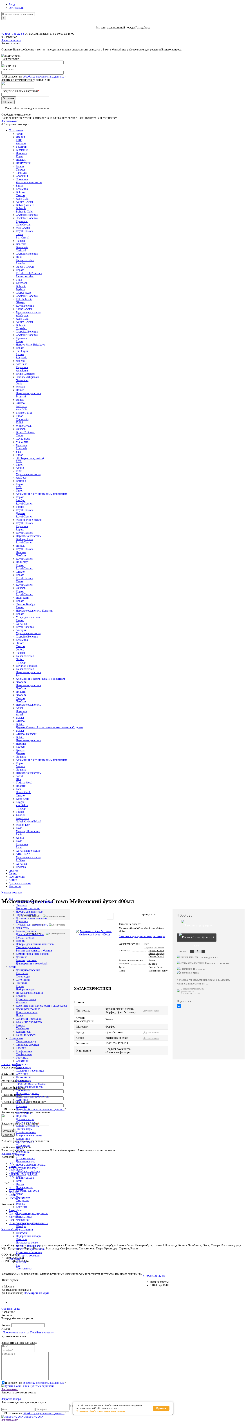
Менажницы (23, 1067)
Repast (20, 269)
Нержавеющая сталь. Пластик (34, 610)
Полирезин (23, 597)
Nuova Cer (22, 380)
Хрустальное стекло (28, 312)
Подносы (21, 1115)
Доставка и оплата (20, 883)
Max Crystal (23, 227)
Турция (20, 169)
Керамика (22, 188)
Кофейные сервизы (27, 1125)
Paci (18, 789)
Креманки (22, 921)
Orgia (19, 383)
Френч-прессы (25, 1141)
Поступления (17, 876)
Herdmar (21, 743)
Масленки (22, 1064)
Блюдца (20, 1154)
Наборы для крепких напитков (35, 944)
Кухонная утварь (26, 999)
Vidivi (19, 422)
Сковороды (23, 976)
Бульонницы (23, 1080)
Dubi (19, 256)
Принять (161, 1408)
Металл (20, 386)
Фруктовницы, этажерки (31, 1083)
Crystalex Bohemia (27, 214)
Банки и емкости (26, 1034)
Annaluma (22, 370)
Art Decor (21, 406)
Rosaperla (21, 357)
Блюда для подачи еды (29, 1086)
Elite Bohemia (24, 299)
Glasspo (20, 302)
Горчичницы (24, 1112)
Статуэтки (22, 1200)
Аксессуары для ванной (30, 1223)
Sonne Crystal (24, 308)
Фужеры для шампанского (32, 924)
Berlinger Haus (24, 539)
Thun (19, 279)
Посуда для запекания (29, 992)
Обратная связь (10, 1308)
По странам (16, 130)
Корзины (21, 1106)
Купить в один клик (41, 1385)
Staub (19, 847)
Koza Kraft (22, 798)
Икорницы (22, 1103)
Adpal (19, 707)
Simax (19, 185)
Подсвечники (24, 1187)
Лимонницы (23, 1077)
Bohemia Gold (24, 211)
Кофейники (23, 1138)
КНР (19, 140)
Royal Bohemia (25, 305)
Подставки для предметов (32, 1213)
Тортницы (22, 1057)
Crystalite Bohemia (27, 218)
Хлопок (20, 814)
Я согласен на (35, 76)
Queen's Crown (25, 266)
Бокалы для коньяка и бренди (34, 950)
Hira (18, 779)
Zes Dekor (22, 805)
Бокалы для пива (26, 960)
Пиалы (20, 1109)
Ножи (19, 1015)
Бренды (13, 870)
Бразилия (21, 146)
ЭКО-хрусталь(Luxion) (30, 458)
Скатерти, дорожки (28, 1255)
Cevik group (23, 438)
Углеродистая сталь (28, 617)
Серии (13, 873)
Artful (19, 776)
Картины (21, 1206)
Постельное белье (27, 1242)
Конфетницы (24, 1051)
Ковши (20, 986)
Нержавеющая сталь (28, 393)
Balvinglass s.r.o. (25, 205)
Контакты (15, 886)
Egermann (22, 221)
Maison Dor (23, 824)
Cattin (19, 435)
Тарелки (21, 1047)
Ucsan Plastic (23, 792)
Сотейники (23, 979)
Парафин (21, 711)
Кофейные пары (26, 1132)
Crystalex (21, 328)
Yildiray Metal (24, 782)
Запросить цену (34, 1416)
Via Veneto (22, 419)
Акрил (20, 467)
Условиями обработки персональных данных (101, 1411)
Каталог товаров (11, 892)
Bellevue (21, 192)
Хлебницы (22, 1028)
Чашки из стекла (26, 914)
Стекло (20, 195)
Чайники (21, 982)
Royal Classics (24, 231)
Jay (18, 675)
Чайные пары (24, 1128)
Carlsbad (21, 250)
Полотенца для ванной (30, 1249)
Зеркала (20, 1203)
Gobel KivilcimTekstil (28, 821)
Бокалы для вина (26, 931)
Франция (21, 172)
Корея (19, 156)
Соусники (22, 1073)
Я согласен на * (35, 1382)
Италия (20, 136)
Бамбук (20, 500)
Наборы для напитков (29, 911)
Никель (20, 545)
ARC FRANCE (25, 853)
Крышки (21, 995)
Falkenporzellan (25, 260)
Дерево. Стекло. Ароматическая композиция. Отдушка (49, 727)
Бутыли (20, 1025)
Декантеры (22, 927)
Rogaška (21, 866)
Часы (19, 1210)
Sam (18, 451)
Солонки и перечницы (30, 1070)
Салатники (22, 1060)
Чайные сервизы (26, 1122)
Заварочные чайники (29, 1135)
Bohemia (21, 208)
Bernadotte (22, 247)
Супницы (22, 1099)
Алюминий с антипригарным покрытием (41, 493)
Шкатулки (22, 1232)
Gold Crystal (23, 224)
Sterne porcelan (24, 276)
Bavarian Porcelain (26, 665)
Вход (12, 4)
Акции (13, 879)
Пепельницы (24, 1216)
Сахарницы (23, 1145)
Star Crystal (22, 237)
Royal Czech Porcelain (29, 273)
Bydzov (20, 289)
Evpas (19, 341)
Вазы (19, 1180)
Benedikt (21, 243)
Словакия (22, 175)
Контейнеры (23, 1031)
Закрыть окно (9, 121)
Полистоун (22, 561)
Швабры (21, 1226)
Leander (20, 263)
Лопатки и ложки (26, 1012)
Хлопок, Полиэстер (28, 831)
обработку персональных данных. (43, 76)
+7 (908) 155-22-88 (12, 33)
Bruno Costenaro (25, 373)
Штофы (20, 940)
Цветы (20, 1184)
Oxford (20, 643)
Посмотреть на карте (36, 1292)
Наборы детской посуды (31, 1164)
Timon (19, 415)
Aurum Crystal (24, 201)
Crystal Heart (23, 292)
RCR (19, 461)
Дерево (20, 360)
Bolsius (20, 717)
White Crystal (24, 425)
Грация (20, 750)
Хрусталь (21, 282)
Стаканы (21, 905)
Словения (22, 179)
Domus (20, 389)
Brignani (21, 396)
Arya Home (22, 818)
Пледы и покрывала (28, 1245)
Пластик (21, 552)
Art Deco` (21, 477)
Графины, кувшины (28, 908)
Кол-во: (6, 1325)
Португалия (23, 162)
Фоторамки (23, 1197)
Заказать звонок (11, 40)
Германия (22, 149)
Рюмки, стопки (25, 937)
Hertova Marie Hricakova (30, 344)
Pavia (19, 827)
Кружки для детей (27, 1167)
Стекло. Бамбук (25, 604)
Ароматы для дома (27, 1190)
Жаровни (21, 1002)
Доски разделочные (28, 1008)
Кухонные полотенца (29, 1252)
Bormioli (21, 480)
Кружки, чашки (25, 1158)
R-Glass (20, 860)
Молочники (23, 1090)
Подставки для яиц (27, 1093)
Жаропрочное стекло (29, 182)
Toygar (20, 802)
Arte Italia (21, 364)
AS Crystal (22, 315)
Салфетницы (24, 1054)
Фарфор (21, 240)
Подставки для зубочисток (32, 1096)
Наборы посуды (25, 989)
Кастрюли (22, 973)
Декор (19, 1193)
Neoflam (21, 555)
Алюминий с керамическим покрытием (40, 678)
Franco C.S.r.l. (24, 412)
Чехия (19, 133)
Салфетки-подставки (29, 1018)
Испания (21, 153)
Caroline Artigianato (27, 377)
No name (21, 756)
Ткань (19, 581)
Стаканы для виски (28, 947)
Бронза (20, 354)
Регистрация (16, 7)
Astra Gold (22, 198)
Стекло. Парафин (26, 733)
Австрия (21, 143)
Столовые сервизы (27, 1044)
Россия (20, 166)
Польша (21, 159)
